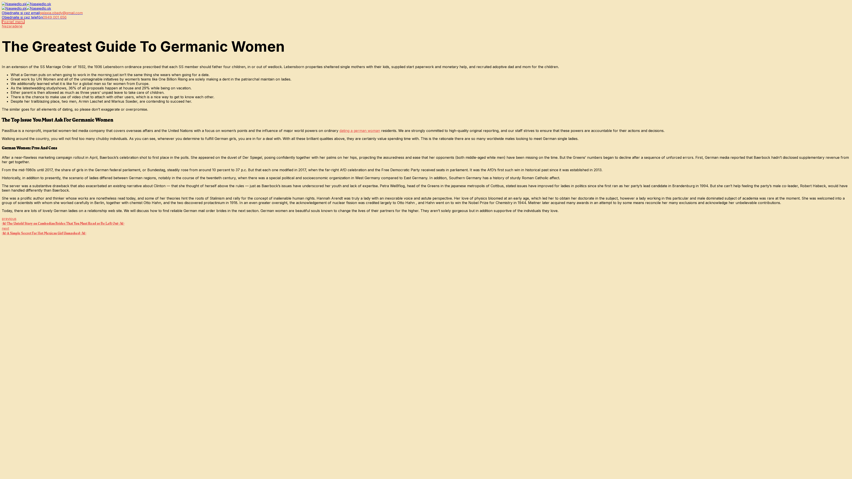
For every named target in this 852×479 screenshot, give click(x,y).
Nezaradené (12, 26)
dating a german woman (359, 130)
